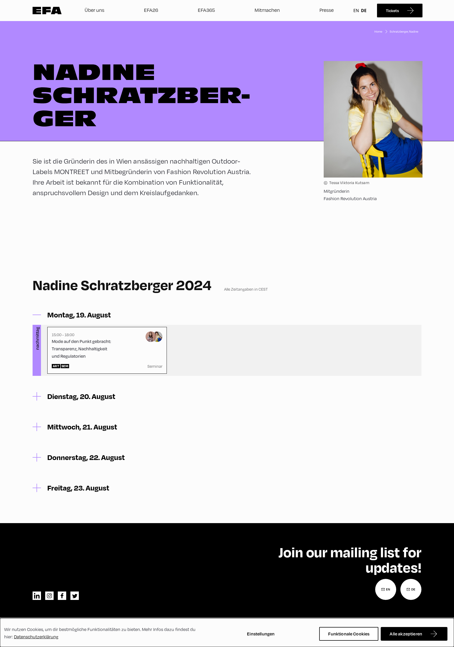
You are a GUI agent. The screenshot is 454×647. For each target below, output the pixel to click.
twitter (74, 596)
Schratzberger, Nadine (404, 31)
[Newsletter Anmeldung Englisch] (385, 589)
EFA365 (206, 10)
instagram (49, 596)
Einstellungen (261, 633)
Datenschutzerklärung (36, 636)
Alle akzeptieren (406, 633)
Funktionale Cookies (348, 633)
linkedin (37, 596)
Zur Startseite (47, 10)
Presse (326, 10)
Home (378, 31)
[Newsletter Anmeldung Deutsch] (411, 589)
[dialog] (227, 632)
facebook (62, 596)
